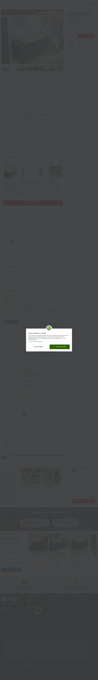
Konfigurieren (38, 347)
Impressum (30, 341)
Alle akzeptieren (61, 347)
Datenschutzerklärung (38, 341)
